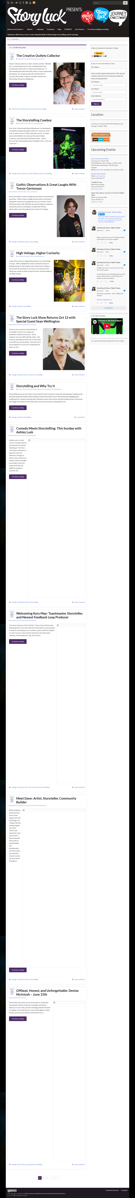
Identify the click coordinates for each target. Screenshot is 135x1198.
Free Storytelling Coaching (98, 29)
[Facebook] (23, 2)
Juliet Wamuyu (22, 59)
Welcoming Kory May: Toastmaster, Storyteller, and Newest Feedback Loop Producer (49, 615)
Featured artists (22, 375)
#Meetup (100, 300)
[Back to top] (130, 1193)
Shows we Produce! (15, 29)
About (29, 29)
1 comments (81, 417)
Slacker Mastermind (98, 174)
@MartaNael (109, 268)
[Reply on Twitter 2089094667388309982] (98, 242)
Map (59, 29)
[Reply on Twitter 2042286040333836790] (98, 303)
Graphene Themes (22, 1195)
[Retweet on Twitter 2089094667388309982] (102, 242)
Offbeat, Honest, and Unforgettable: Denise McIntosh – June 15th (47, 992)
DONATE (68, 29)
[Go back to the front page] (67, 16)
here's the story (32, 109)
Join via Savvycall (96, 189)
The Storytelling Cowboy (34, 120)
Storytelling (43, 109)
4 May (107, 265)
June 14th (99, 170)
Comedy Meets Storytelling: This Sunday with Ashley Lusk (48, 430)
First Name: (95, 82)
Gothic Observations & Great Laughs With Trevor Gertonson (46, 186)
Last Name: (95, 89)
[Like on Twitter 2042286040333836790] (106, 303)
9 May (107, 252)
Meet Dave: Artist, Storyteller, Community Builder (46, 800)
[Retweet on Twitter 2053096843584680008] (102, 255)
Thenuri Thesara (22, 389)
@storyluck (100, 230)
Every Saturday (100, 176)
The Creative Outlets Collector (38, 55)
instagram (124, 1190)
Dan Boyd (23, 109)
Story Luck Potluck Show (100, 159)
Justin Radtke (33, 173)
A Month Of (15, 109)
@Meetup (108, 300)
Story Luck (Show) (39, 59)
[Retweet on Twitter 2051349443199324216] (102, 281)
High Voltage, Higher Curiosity (38, 253)
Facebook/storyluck (112, 1190)
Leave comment (79, 109)
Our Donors (79, 29)
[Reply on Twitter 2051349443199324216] (98, 281)
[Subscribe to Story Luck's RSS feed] (8, 2)
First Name (95, 67)
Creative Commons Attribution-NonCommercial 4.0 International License (44, 1193)
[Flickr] (27, 2)
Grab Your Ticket (97, 202)
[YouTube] (30, 2)
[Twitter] (16, 2)
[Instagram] (20, 2)
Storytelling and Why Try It (35, 386)
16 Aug (107, 230)
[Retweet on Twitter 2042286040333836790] (102, 303)
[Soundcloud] (34, 2)
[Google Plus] (12, 2)
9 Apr (107, 291)
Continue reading (18, 85)
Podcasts (50, 29)
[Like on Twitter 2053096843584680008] (106, 255)
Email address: (96, 96)
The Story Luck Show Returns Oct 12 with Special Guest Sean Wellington (46, 319)
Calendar (40, 29)
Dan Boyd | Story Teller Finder (109, 228)
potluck (40, 173)
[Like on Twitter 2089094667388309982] (106, 242)
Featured (30, 123)
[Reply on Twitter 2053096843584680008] (98, 255)
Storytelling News (38, 123)
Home (9, 39)
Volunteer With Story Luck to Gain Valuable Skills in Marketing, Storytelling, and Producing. (42, 34)
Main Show (31, 59)
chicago (14, 173)
